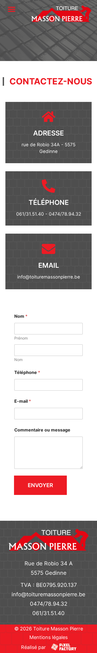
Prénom (21, 338)
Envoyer (40, 485)
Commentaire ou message (42, 430)
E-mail (22, 401)
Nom (18, 359)
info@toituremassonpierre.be (48, 277)
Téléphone (27, 372)
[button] (11, 9)
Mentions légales (48, 637)
